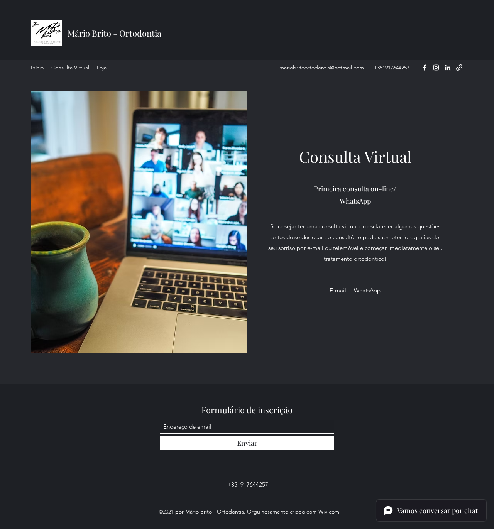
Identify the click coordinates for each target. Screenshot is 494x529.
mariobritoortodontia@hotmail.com (321, 67)
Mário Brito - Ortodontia (114, 33)
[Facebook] (424, 67)
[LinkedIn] (448, 67)
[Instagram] (436, 67)
